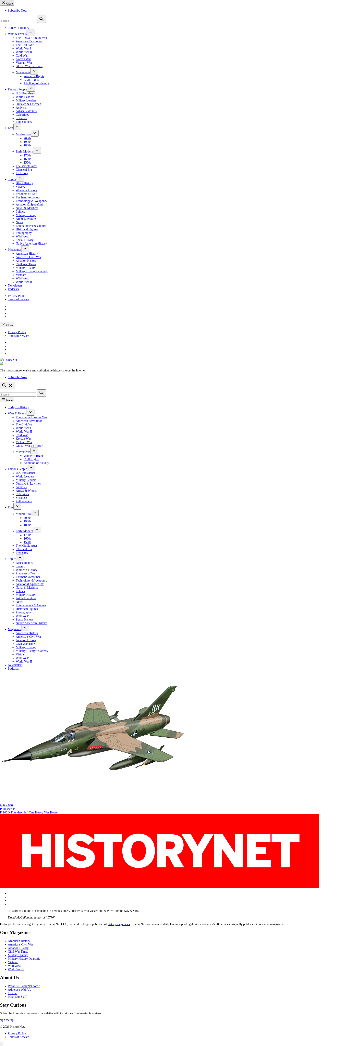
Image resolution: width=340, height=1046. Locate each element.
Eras (10, 127)
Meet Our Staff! (18, 996)
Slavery (20, 186)
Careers (12, 993)
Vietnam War (24, 62)
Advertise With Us (19, 989)
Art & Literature (26, 218)
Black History (24, 183)
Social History (24, 240)
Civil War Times (26, 264)
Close (9, 3)
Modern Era (23, 134)
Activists (21, 107)
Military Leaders (26, 100)
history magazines (119, 924)
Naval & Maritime (27, 208)
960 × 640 (6, 805)
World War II (24, 52)
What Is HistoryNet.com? (24, 986)
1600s (27, 159)
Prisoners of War (26, 193)
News (19, 222)
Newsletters (15, 285)
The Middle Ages (26, 166)
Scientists (21, 118)
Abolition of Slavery (36, 83)
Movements (23, 72)
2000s (27, 138)
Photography (24, 233)
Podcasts (13, 289)
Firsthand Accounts (28, 197)
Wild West (22, 236)
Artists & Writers (26, 111)
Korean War (23, 59)
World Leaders (25, 97)
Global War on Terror (29, 66)
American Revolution (29, 41)
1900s (27, 141)
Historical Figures (27, 229)
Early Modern (24, 151)
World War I (23, 48)
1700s (27, 155)
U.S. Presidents (25, 93)
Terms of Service (18, 299)
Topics (12, 179)
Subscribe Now (17, 10)
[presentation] (30, 33)
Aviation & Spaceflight (30, 204)
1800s (27, 145)
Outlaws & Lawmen (28, 104)
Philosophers (24, 121)
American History (27, 253)
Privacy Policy (17, 295)
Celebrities (22, 114)
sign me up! (7, 1020)
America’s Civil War (28, 257)
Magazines (14, 249)
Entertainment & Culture (31, 225)
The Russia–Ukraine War (31, 37)
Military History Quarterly (32, 271)
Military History (26, 215)
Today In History (18, 27)
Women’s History (26, 190)
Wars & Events (17, 33)
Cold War (22, 55)
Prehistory (22, 173)
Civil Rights (31, 79)
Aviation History (26, 260)
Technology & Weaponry (31, 201)
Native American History (31, 243)
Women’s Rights (34, 76)
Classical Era (24, 169)
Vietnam (21, 274)
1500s (27, 162)
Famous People (17, 89)
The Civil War (24, 45)
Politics (20, 211)
